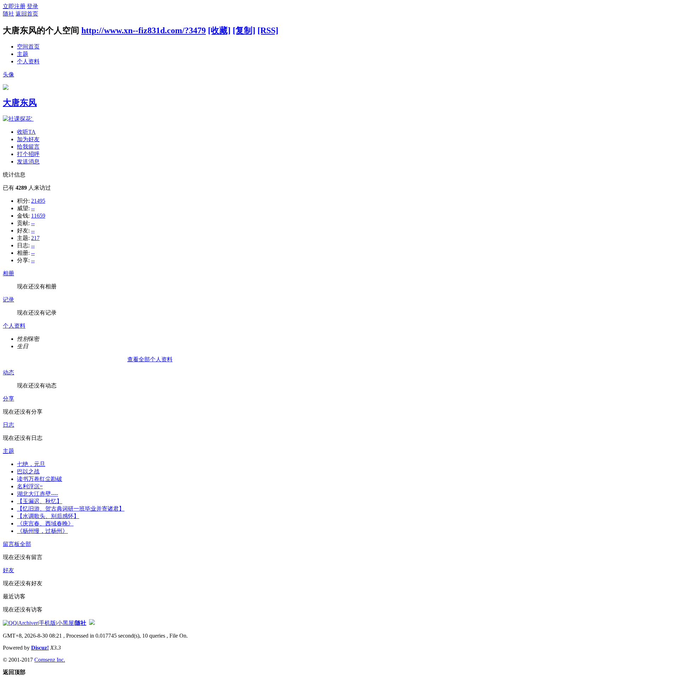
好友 (8, 570)
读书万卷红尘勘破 (39, 479)
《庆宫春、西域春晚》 (45, 523)
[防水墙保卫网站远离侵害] (92, 623)
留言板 (11, 544)
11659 (38, 216)
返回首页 (27, 14)
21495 (38, 201)
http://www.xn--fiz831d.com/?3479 (143, 30)
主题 (22, 54)
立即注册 (14, 6)
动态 (8, 372)
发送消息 (28, 162)
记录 (8, 300)
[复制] (244, 30)
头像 (8, 74)
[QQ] (10, 623)
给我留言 (28, 147)
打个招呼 (28, 154)
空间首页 (28, 47)
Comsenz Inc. (49, 660)
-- (33, 208)
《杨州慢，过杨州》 (42, 531)
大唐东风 (20, 102)
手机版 (47, 623)
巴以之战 (28, 471)
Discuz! (40, 648)
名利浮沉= (30, 486)
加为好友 (28, 139)
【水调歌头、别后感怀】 (48, 516)
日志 (8, 425)
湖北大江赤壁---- (37, 494)
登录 (32, 6)
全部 (25, 544)
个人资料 (28, 61)
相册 (8, 273)
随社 (8, 14)
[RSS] (267, 30)
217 (35, 238)
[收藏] (219, 30)
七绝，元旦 (31, 464)
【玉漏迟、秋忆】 (39, 501)
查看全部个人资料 (150, 359)
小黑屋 (65, 623)
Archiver (28, 623)
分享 (8, 399)
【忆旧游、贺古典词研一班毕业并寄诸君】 (70, 509)
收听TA (26, 132)
